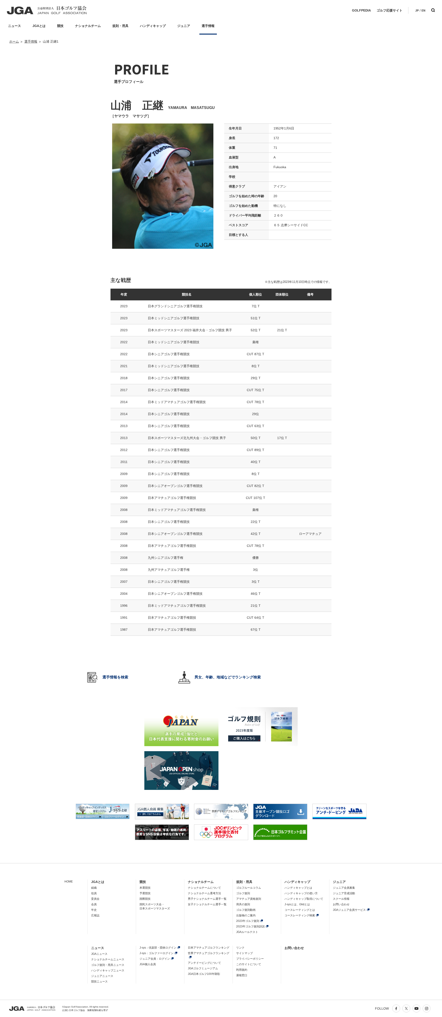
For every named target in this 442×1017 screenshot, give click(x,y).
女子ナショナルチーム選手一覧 (207, 904)
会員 (94, 904)
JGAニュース (99, 953)
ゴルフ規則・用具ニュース (107, 965)
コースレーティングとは (300, 909)
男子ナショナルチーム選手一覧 (207, 898)
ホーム (14, 41)
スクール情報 (341, 898)
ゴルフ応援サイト (389, 10)
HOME (68, 881)
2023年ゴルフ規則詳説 (250, 926)
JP (417, 10)
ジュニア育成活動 (344, 893)
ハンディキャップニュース (107, 970)
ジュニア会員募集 (344, 887)
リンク (240, 947)
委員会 (95, 898)
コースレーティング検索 (300, 915)
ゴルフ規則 (243, 893)
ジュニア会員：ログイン (155, 958)
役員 (94, 893)
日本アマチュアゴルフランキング (208, 947)
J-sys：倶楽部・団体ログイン (158, 947)
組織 (94, 887)
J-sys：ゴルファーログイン (157, 953)
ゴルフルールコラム (248, 887)
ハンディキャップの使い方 (301, 893)
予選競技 (145, 893)
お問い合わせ (341, 904)
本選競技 (145, 887)
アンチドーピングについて (204, 962)
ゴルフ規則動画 (246, 909)
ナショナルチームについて (204, 887)
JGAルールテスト (247, 932)
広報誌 (95, 915)
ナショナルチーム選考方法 (204, 893)
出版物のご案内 (246, 915)
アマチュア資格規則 (248, 898)
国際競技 (145, 898)
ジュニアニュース (102, 976)
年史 (94, 909)
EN (423, 10)
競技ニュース (99, 981)
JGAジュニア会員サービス (349, 909)
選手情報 (30, 41)
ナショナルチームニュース (107, 959)
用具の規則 (243, 904)
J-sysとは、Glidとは (297, 904)
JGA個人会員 (148, 964)
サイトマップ (244, 953)
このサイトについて (248, 964)
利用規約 (241, 969)
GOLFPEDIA (361, 10)
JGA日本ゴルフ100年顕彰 (204, 974)
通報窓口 (241, 975)
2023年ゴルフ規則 (247, 921)
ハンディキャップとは (298, 887)
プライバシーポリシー (250, 958)
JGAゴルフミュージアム (203, 968)
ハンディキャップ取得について (304, 898)
